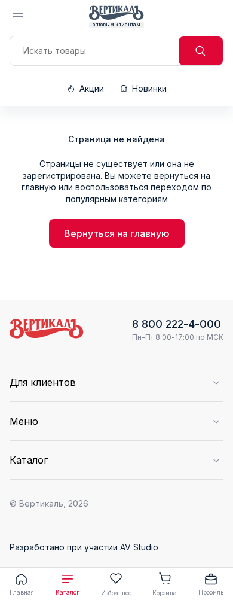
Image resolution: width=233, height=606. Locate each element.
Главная (22, 592)
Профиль (210, 592)
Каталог (67, 592)
